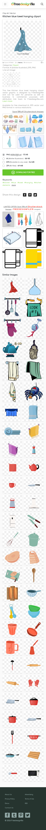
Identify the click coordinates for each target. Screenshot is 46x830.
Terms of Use (29, 799)
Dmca (7, 803)
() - (17, 155)
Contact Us (9, 808)
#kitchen (6, 183)
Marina (20, 62)
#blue (13, 183)
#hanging (28, 183)
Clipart (16, 65)
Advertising (29, 794)
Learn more (7, 101)
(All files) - (14, 166)
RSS (26, 803)
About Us (8, 794)
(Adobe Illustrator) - (18, 158)
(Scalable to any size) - (20, 162)
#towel (20, 183)
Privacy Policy (10, 799)
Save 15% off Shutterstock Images (28, 112)
